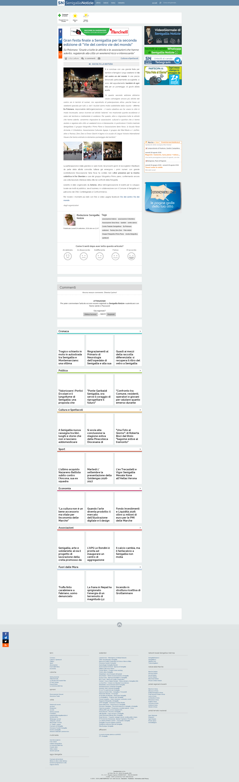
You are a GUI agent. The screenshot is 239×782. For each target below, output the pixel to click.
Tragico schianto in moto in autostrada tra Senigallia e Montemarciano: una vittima (70, 357)
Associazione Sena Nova (110, 223)
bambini (123, 223)
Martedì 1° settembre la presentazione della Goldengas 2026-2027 (99, 475)
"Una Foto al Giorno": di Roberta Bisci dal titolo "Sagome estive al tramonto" (127, 436)
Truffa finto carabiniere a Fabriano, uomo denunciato (68, 592)
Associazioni (53, 665)
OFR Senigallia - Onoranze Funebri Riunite (112, 702)
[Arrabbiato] (67, 256)
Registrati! (111, 314)
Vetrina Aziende (54, 677)
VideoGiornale (54, 678)
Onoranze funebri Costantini (107, 663)
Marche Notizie (152, 671)
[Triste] (83, 256)
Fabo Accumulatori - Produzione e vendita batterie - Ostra (116, 708)
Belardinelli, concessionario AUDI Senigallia (112, 684)
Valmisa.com (152, 661)
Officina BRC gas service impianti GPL (110, 710)
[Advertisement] (163, 103)
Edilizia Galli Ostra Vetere (106, 668)
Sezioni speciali (54, 750)
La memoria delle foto (56, 686)
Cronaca (52, 657)
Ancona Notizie (152, 673)
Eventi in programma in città (58, 762)
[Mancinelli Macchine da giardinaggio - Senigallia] (99, 35)
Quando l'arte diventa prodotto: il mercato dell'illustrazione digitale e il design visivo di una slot (99, 516)
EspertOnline (54, 684)
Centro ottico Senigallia (106, 672)
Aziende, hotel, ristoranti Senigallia (109, 688)
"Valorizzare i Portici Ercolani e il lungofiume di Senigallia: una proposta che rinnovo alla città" (71, 398)
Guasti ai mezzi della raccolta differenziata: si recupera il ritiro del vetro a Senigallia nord (128, 359)
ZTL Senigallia (103, 736)
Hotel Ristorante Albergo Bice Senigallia (111, 715)
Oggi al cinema (54, 764)
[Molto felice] (131, 256)
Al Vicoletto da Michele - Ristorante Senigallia (112, 695)
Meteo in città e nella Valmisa (58, 761)
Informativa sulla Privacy (142, 778)
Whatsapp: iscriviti (55, 719)
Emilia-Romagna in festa (155, 692)
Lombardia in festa (153, 698)
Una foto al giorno (55, 740)
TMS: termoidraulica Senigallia (108, 659)
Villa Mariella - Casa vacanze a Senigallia (111, 713)
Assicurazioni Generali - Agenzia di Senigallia (112, 666)
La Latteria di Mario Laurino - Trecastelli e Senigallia (114, 720)
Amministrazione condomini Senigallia (110, 686)
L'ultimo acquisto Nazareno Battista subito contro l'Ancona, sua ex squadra (70, 475)
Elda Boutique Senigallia (106, 726)
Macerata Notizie (153, 678)
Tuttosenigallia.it (153, 663)
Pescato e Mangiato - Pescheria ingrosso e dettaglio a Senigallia (118, 706)
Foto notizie (127, 230)
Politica (52, 661)
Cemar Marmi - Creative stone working (110, 670)
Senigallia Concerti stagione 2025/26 (110, 722)
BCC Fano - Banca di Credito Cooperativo (111, 679)
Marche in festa (153, 689)
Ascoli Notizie (152, 675)
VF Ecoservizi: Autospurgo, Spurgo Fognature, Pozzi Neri (116, 719)
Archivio (52, 706)
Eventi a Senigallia (55, 729)
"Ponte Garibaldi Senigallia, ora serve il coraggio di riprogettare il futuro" (99, 396)
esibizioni (105, 230)
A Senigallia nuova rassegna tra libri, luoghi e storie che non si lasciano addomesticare (70, 436)
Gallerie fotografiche (56, 743)
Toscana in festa (153, 703)
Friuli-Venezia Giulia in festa (156, 694)
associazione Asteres (109, 219)
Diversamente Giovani (56, 694)
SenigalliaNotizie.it (153, 657)
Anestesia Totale (55, 696)
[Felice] (115, 256)
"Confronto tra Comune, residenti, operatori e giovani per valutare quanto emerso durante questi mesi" (128, 398)
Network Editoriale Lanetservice (59, 731)
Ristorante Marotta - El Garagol (108, 693)
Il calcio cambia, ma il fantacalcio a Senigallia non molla (128, 552)
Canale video (54, 747)
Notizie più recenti (55, 704)
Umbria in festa (152, 705)
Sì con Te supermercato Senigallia (109, 690)
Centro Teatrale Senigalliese (111, 226)
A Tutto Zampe (54, 682)
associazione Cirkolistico (126, 219)
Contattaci (53, 713)
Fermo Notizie (152, 677)
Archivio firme (54, 717)
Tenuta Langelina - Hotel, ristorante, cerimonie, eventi (115, 699)
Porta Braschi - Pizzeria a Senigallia (109, 711)
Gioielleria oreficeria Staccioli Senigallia (110, 724)
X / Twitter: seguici (55, 724)
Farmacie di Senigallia (56, 726)
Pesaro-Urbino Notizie (155, 680)
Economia (53, 668)
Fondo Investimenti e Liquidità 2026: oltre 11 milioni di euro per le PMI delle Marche (128, 514)
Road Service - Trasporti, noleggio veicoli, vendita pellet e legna (118, 717)
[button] (155, 3)
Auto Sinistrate (152, 715)
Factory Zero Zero (116, 230)
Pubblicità (131, 778)
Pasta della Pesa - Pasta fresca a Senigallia (112, 704)
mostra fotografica (131, 234)
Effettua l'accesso (90, 314)
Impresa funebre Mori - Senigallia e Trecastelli (113, 692)
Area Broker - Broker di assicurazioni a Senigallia (114, 675)
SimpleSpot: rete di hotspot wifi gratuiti (110, 674)
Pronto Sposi (152, 720)
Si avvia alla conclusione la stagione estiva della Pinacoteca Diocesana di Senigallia (97, 438)
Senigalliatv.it (152, 659)
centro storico (132, 223)
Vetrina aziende (54, 712)
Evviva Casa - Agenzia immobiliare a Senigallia (113, 677)
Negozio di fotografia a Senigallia (109, 701)
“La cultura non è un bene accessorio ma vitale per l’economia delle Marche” (71, 514)
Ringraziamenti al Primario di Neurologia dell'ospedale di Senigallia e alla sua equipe (99, 359)
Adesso (75, 20)
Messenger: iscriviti (55, 722)
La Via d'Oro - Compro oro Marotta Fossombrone (114, 683)
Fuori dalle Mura (55, 666)
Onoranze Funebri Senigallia (58, 728)
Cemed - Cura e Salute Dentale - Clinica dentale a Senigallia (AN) (118, 681)
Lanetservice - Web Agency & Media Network (112, 657)
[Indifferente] (99, 256)
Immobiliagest (152, 722)
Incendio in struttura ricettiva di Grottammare (128, 590)
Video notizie (53, 749)
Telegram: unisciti (55, 720)
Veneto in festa (152, 707)
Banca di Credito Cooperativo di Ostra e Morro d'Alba (115, 661)
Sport (51, 663)
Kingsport (151, 717)
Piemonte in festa (153, 700)
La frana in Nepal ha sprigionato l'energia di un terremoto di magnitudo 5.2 (99, 593)
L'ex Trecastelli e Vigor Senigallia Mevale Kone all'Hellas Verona (126, 474)
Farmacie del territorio (56, 759)
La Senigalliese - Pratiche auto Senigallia (111, 697)
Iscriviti (52, 710)
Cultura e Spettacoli (129, 58)
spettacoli (105, 238)
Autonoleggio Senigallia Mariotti (108, 665)
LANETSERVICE (104, 778)
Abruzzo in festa (153, 691)
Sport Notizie (152, 719)
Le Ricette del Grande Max (58, 680)
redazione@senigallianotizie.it (58, 715)
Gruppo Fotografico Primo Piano (113, 234)
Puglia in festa (152, 701)
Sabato (85, 20)
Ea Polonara (127, 226)
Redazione (53, 708)
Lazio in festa (152, 696)
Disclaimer (124, 778)
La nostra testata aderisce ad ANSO (110, 734)
